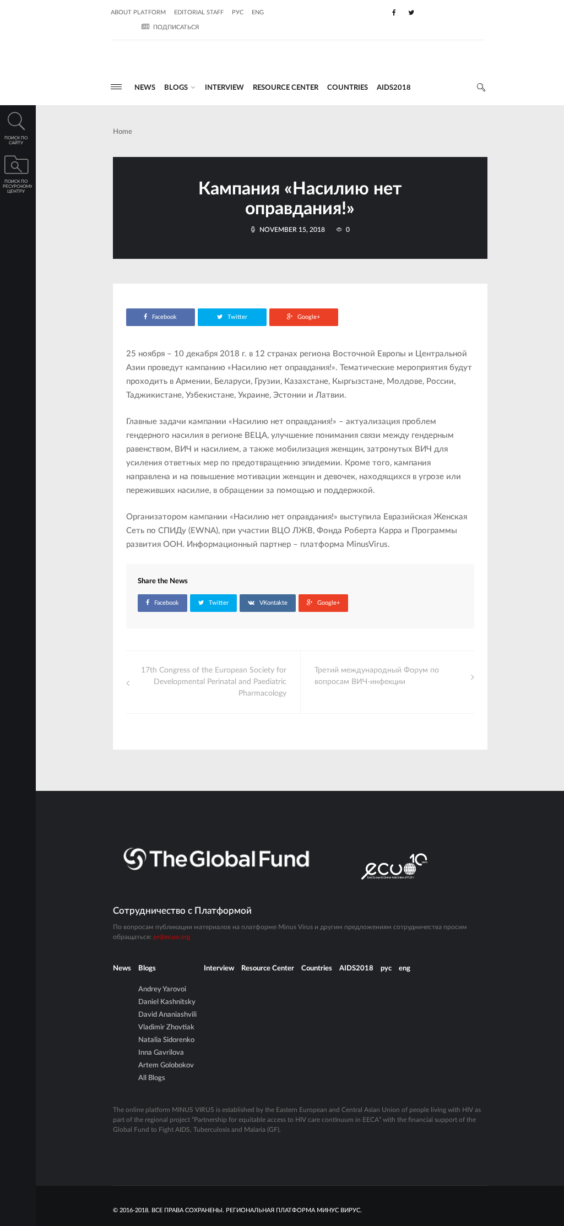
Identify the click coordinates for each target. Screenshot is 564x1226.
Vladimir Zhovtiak (166, 1027)
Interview (224, 87)
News (144, 87)
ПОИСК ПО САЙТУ (16, 140)
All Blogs (151, 1078)
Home (122, 131)
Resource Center (285, 87)
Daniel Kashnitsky (167, 1002)
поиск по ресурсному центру (17, 187)
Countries (347, 87)
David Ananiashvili (167, 1014)
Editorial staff (199, 12)
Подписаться (176, 27)
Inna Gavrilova (161, 1052)
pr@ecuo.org (171, 937)
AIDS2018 (394, 87)
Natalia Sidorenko (166, 1040)
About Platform (138, 12)
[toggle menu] (116, 87)
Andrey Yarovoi (162, 989)
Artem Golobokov (166, 1065)
